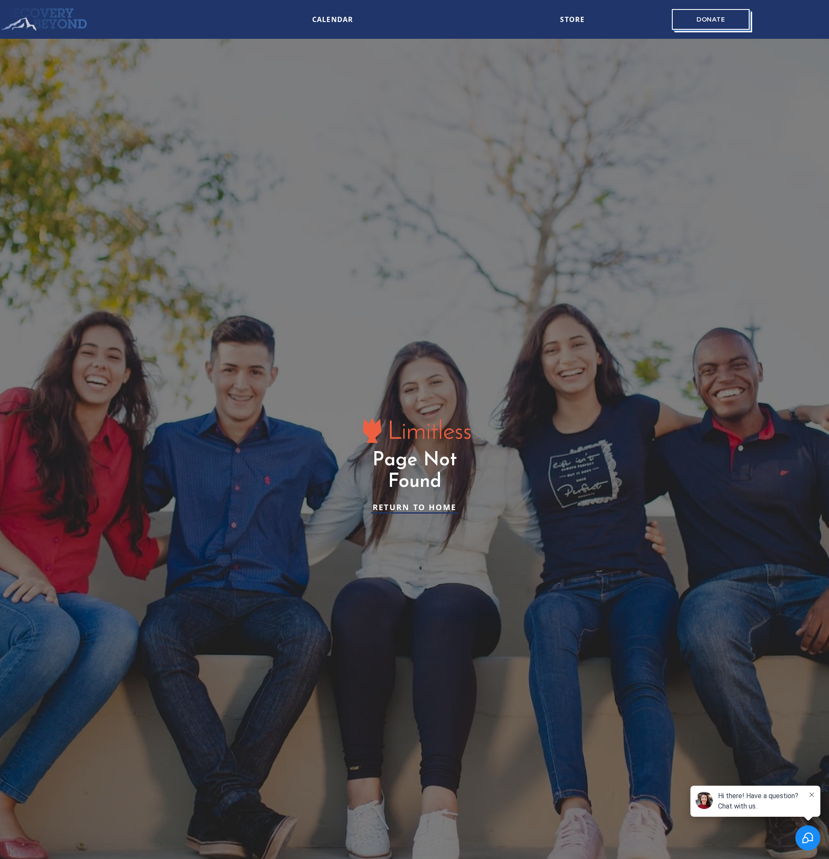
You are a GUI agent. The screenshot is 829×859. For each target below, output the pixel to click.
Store (572, 19)
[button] (276, 19)
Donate (710, 19)
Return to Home (415, 507)
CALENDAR (333, 19)
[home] (43, 19)
